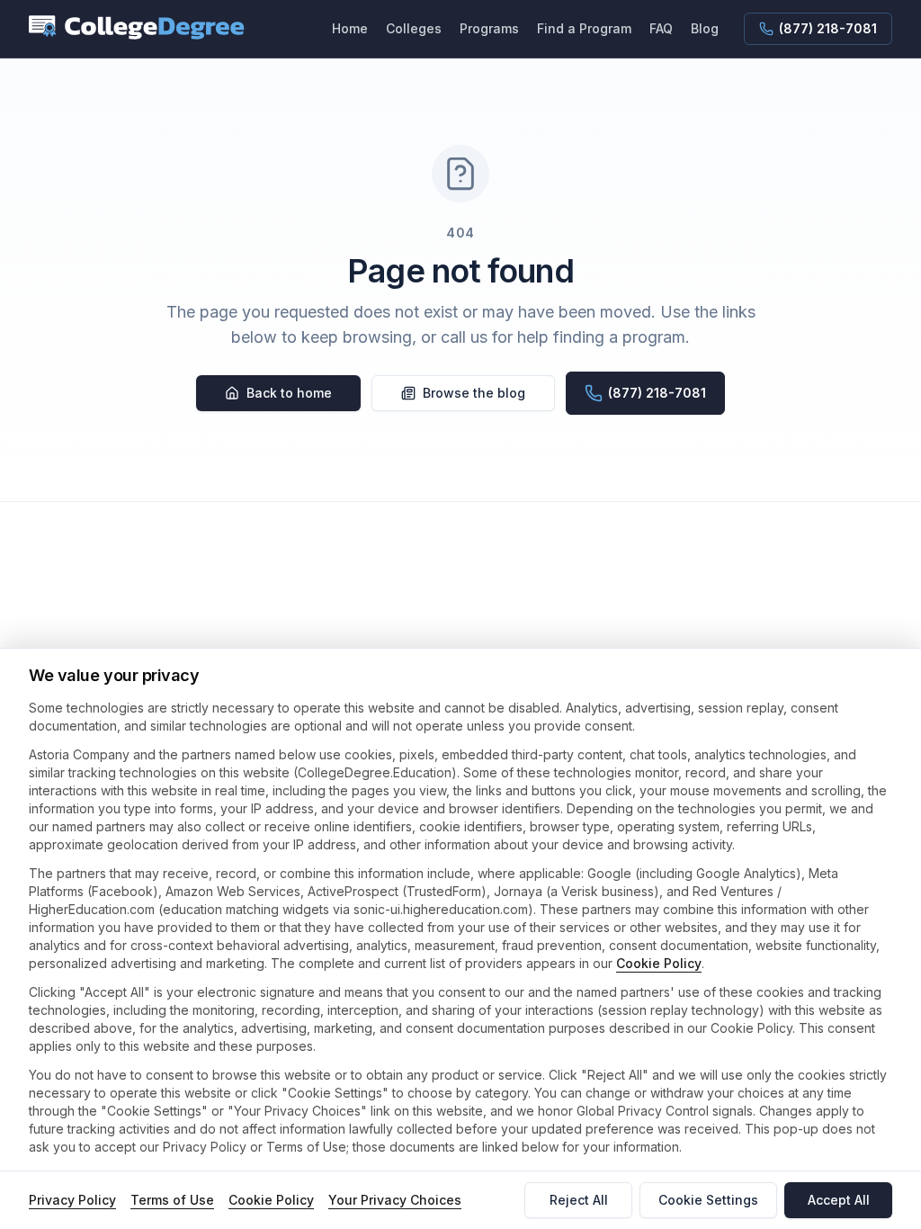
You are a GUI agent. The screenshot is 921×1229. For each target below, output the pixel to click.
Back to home (289, 392)
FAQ (661, 28)
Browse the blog (474, 392)
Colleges (414, 28)
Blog (705, 28)
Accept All (839, 1199)
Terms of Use (172, 1199)
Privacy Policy (72, 1199)
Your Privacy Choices (394, 1199)
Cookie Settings (708, 1199)
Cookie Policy (659, 963)
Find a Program (584, 28)
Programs (489, 28)
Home (350, 28)
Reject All (579, 1199)
